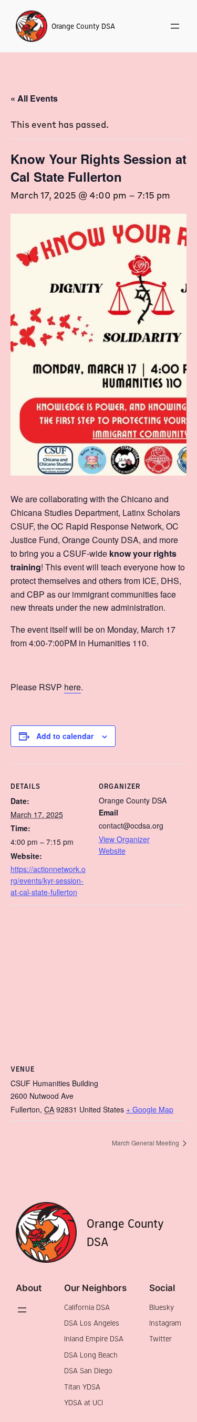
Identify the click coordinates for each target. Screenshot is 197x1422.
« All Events (34, 98)
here (72, 687)
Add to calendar (65, 736)
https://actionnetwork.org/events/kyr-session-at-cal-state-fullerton (48, 880)
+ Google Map (149, 1109)
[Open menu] (175, 26)
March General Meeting (146, 1142)
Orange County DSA (83, 25)
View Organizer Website (124, 845)
